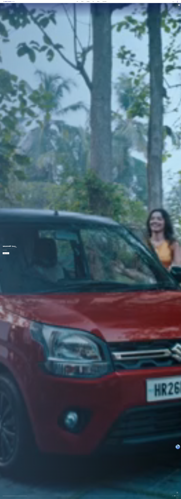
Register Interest (5, 253)
